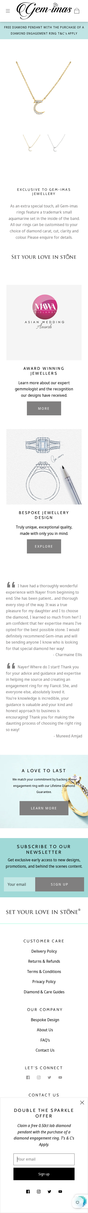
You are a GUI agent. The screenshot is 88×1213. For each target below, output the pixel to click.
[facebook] (27, 1077)
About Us (45, 1030)
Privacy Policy (44, 981)
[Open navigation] (11, 11)
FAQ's (45, 1040)
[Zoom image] (44, 96)
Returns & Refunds (44, 961)
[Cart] (76, 10)
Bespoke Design (45, 1019)
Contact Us (45, 1050)
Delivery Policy (44, 951)
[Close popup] (82, 1103)
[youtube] (60, 1077)
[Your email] (19, 884)
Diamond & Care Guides (44, 992)
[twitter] (49, 1077)
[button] (16, 96)
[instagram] (38, 1077)
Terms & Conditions (44, 971)
